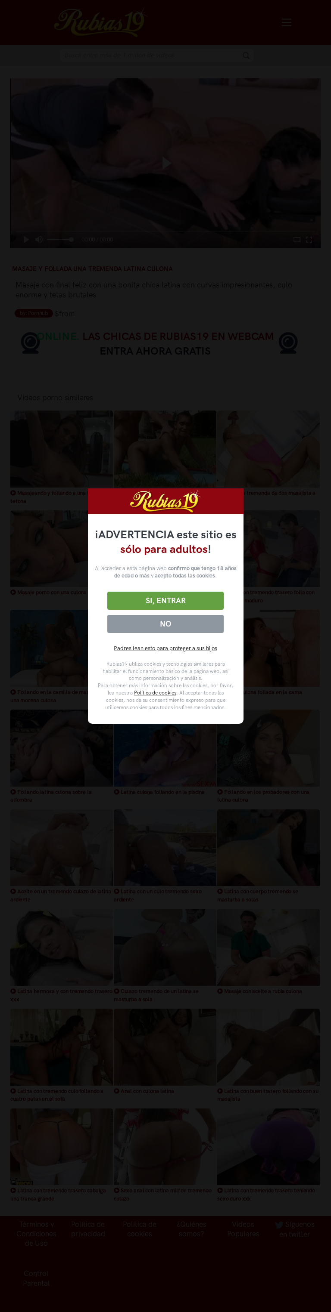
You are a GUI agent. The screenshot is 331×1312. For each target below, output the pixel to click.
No (165, 624)
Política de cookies (155, 693)
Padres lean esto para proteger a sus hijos (165, 648)
